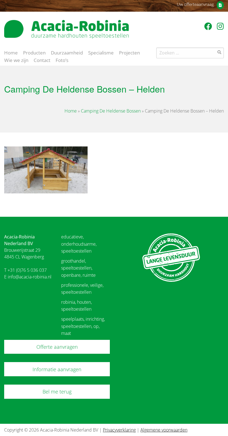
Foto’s (62, 60)
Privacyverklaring (119, 430)
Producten (34, 52)
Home (11, 52)
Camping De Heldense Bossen (111, 111)
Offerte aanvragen (57, 346)
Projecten (129, 52)
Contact (42, 60)
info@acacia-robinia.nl (29, 277)
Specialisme (101, 52)
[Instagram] (220, 26)
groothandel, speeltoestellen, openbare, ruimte (78, 268)
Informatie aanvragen (57, 369)
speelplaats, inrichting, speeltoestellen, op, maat (83, 326)
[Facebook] (209, 26)
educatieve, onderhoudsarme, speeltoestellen (78, 244)
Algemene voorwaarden (163, 430)
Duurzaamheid (67, 52)
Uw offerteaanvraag (195, 4)
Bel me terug (57, 391)
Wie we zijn (16, 60)
